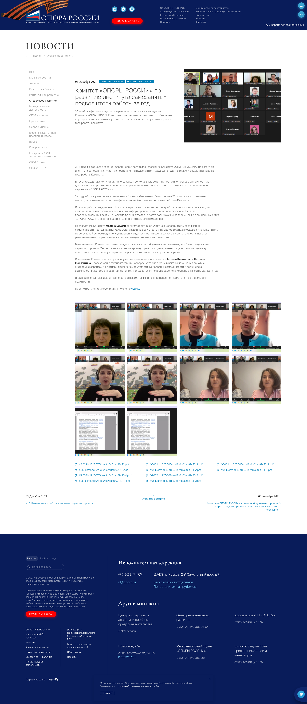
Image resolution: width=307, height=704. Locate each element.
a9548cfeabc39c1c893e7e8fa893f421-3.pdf (175, 480)
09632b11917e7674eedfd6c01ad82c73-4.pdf (246, 464)
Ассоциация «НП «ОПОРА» (174, 11)
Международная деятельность (212, 8)
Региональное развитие (173, 18)
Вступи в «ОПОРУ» (127, 20)
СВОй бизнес (37, 162)
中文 (54, 558)
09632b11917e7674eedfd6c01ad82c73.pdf (104, 464)
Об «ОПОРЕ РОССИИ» (172, 8)
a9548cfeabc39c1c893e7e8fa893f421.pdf (103, 469)
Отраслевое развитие (59, 55)
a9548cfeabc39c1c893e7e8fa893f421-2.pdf (175, 469)
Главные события (40, 77)
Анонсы (34, 83)
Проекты (164, 22)
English (44, 558)
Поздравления (38, 147)
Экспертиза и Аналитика (39, 657)
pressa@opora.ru (127, 656)
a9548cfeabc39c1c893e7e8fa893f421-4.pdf (246, 469)
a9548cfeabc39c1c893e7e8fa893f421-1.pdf (104, 480)
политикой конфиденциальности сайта (138, 686)
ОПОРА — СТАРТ (39, 168)
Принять (107, 693)
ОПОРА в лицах (38, 115)
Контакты (201, 22)
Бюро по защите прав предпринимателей (218, 11)
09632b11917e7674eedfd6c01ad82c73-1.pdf (105, 475)
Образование (203, 15)
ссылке (135, 288)
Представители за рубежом (175, 587)
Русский (31, 558)
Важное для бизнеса (42, 89)
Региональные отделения (173, 582)
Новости (200, 18)
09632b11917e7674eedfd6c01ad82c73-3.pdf (175, 475)
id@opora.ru (127, 582)
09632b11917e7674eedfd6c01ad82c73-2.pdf (175, 464)
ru (301, 14)
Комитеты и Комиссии (172, 15)
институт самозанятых (140, 82)
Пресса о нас (37, 121)
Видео (33, 141)
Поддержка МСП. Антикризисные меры (42, 155)
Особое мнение (39, 127)
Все (31, 71)
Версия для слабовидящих (287, 24)
